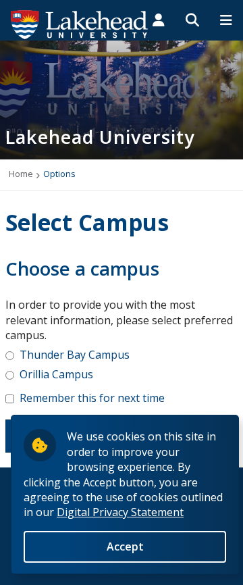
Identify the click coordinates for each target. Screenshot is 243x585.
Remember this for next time (92, 397)
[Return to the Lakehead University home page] (79, 23)
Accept (125, 546)
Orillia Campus (56, 374)
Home (21, 174)
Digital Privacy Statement (120, 512)
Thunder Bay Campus (75, 354)
